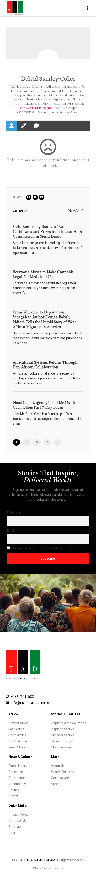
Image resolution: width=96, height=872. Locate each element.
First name (14, 512)
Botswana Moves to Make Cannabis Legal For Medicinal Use (43, 274)
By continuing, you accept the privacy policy (42, 548)
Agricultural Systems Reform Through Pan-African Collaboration (45, 365)
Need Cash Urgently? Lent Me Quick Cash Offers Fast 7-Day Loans (44, 405)
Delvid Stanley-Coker (48, 79)
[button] (87, 8)
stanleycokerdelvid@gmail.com (40, 108)
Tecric (58, 868)
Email (10, 530)
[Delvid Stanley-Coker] (48, 61)
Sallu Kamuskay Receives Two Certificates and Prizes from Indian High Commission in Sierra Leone (47, 232)
